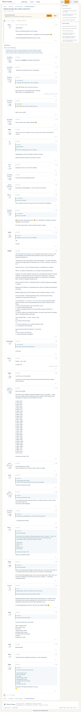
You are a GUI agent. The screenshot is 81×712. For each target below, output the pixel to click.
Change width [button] (15, 707)
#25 (56, 561)
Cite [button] (55, 40)
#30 (56, 664)
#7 (56, 129)
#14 (56, 232)
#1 (56, 24)
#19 (56, 388)
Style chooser (7, 707)
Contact (60, 707)
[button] (28, 2)
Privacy (71, 707)
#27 (56, 612)
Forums (32, 1)
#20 (56, 463)
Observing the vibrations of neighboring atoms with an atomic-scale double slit (24, 51)
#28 (56, 644)
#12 (56, 194)
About (64, 707)
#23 (56, 510)
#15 (56, 250)
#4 (56, 77)
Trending (38, 1)
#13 (56, 210)
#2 (56, 57)
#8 (56, 141)
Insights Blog (24, 1)
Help (74, 707)
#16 (56, 341)
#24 (56, 527)
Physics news (7, 47)
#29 (56, 654)
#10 (56, 174)
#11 (56, 184)
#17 (56, 358)
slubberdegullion (23, 605)
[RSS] (77, 707)
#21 (56, 475)
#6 (56, 119)
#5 (56, 100)
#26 (56, 585)
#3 (56, 67)
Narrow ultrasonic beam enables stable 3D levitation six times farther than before (24, 53)
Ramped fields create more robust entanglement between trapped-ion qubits (23, 50)
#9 (56, 164)
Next (13, 20)
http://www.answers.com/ (28, 254)
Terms (68, 707)
